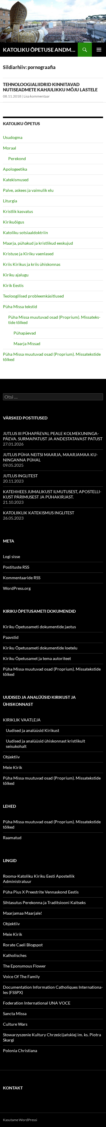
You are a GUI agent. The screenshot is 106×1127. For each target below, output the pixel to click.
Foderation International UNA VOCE (36, 1002)
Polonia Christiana (20, 1050)
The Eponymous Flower (24, 965)
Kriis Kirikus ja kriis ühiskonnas (31, 264)
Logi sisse (11, 556)
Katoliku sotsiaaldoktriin (25, 232)
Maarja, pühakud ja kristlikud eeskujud (38, 243)
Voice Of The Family (21, 976)
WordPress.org (17, 588)
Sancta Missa (14, 1013)
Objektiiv (11, 756)
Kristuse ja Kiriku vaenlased (28, 253)
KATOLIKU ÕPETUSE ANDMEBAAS (40, 49)
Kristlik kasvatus (18, 211)
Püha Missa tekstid (20, 306)
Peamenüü (99, 50)
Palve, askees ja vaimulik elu (28, 190)
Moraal (9, 147)
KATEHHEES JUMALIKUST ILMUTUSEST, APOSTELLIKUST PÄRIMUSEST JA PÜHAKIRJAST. (52, 494)
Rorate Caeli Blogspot (23, 944)
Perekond (17, 158)
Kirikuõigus (13, 221)
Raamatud (12, 837)
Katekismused (16, 179)
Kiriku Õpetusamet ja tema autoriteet (37, 658)
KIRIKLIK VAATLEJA (22, 719)
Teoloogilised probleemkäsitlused (33, 295)
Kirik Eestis (13, 285)
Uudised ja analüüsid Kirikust (32, 730)
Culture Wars (15, 1024)
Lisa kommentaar (37, 96)
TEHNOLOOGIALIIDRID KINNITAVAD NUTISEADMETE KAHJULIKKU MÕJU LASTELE (50, 87)
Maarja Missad (27, 343)
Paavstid (11, 637)
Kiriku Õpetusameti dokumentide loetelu (40, 647)
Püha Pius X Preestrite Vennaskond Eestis (41, 891)
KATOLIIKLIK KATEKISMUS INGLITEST (38, 512)
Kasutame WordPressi (20, 1120)
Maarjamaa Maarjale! (22, 913)
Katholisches (14, 955)
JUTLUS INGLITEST (20, 475)
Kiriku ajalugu (16, 274)
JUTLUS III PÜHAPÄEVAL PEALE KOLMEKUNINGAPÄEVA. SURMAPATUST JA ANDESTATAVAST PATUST (52, 436)
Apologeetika (15, 169)
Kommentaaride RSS (21, 577)
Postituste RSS (16, 567)
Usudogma (12, 137)
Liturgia (10, 200)
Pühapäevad (25, 332)
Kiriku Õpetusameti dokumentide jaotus (39, 626)
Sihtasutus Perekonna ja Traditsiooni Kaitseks (44, 902)
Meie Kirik (12, 767)
